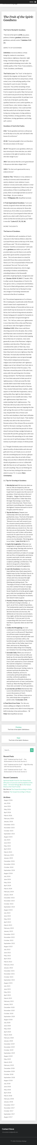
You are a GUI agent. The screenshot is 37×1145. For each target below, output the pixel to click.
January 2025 (8, 858)
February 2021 (9, 1001)
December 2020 (9, 1007)
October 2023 (8, 904)
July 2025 (7, 840)
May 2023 (7, 919)
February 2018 (9, 1099)
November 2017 (9, 1108)
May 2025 (7, 846)
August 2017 (8, 1117)
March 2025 (8, 852)
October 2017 (8, 1111)
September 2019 (9, 1053)
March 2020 (8, 1035)
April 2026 (7, 812)
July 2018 (7, 1083)
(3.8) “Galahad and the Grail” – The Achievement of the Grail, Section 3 (15, 760)
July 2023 (7, 913)
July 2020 (7, 1022)
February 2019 (9, 1065)
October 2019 (8, 1050)
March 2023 (8, 925)
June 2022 (7, 952)
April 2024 (7, 885)
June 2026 (7, 806)
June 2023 (7, 916)
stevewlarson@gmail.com (10, 1132)
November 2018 (9, 1071)
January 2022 (8, 968)
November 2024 (9, 864)
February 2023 (9, 928)
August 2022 (8, 946)
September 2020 (9, 1016)
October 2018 (8, 1074)
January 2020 (8, 1041)
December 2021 (9, 971)
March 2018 (8, 1096)
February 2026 (9, 818)
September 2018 (9, 1077)
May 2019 (7, 1059)
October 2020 (8, 1013)
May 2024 (7, 882)
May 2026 (7, 809)
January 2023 (8, 931)
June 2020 (7, 1026)
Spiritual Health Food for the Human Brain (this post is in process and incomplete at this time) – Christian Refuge (17, 783)
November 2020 (9, 1010)
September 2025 (9, 834)
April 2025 (7, 849)
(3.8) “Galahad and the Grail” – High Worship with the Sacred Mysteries (18, 765)
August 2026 (8, 800)
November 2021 (9, 974)
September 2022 (9, 943)
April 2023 (7, 922)
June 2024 (7, 879)
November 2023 (9, 901)
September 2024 (9, 870)
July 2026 (7, 803)
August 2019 (8, 1056)
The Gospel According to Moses (20, 792)
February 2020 (9, 1038)
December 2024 (9, 861)
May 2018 (7, 1090)
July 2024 (7, 876)
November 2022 (9, 937)
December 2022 (9, 934)
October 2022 (8, 940)
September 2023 (9, 907)
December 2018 (9, 1068)
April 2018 (7, 1093)
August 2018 (8, 1080)
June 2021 (7, 989)
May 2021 (7, 992)
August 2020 (8, 1019)
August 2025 (8, 837)
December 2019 (9, 1044)
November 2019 (9, 1047)
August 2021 (8, 983)
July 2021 (7, 986)
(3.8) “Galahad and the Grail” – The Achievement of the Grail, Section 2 (15, 770)
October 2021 (8, 977)
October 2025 (8, 831)
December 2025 (9, 824)
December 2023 (9, 898)
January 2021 (8, 1004)
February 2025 (9, 855)
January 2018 (8, 1102)
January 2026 (8, 821)
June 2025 (7, 843)
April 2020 (7, 1032)
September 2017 (9, 1114)
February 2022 (9, 965)
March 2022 (8, 962)
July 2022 (7, 949)
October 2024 (8, 867)
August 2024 (8, 873)
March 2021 (8, 998)
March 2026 (8, 815)
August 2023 (8, 910)
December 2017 (9, 1105)
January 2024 (8, 895)
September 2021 (9, 980)
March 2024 (8, 888)
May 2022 (7, 955)
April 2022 (7, 958)
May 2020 (7, 1029)
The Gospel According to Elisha (21, 789)
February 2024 (9, 891)
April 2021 (7, 995)
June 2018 (7, 1086)
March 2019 (8, 1062)
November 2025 (9, 827)
